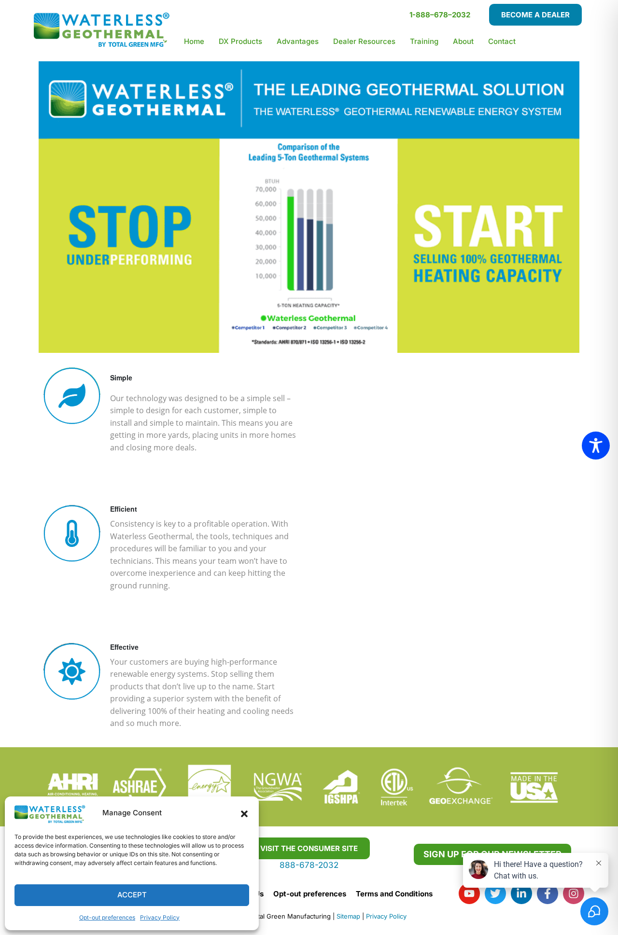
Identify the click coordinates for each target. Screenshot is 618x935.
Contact (502, 41)
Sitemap (348, 916)
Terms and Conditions (394, 893)
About (463, 41)
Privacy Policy (160, 917)
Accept (132, 894)
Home (194, 41)
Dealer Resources (364, 41)
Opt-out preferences (107, 917)
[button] (244, 813)
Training (424, 41)
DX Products (240, 41)
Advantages (298, 41)
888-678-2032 (309, 865)
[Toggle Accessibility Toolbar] (596, 446)
